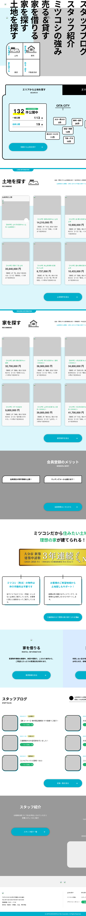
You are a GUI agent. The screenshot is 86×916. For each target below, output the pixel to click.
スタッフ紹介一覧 (30, 832)
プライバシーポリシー (73, 902)
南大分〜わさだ (52, 136)
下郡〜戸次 (69, 140)
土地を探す (14, 19)
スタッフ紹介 (71, 23)
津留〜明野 (68, 130)
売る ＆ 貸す (45, 19)
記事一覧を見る (63, 783)
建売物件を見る (63, 438)
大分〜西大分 (60, 121)
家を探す (24, 16)
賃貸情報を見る (31, 675)
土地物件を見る (63, 297)
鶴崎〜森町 (77, 122)
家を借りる (35, 19)
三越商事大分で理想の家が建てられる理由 (63, 617)
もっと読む (27, 724)
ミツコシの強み (58, 27)
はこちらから (63, 507)
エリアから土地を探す (34, 91)
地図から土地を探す (28, 147)
